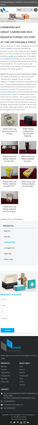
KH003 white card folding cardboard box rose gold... (28, 184)
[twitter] (14, 422)
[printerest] (18, 422)
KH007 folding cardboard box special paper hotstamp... (28, 132)
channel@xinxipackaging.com (13, 404)
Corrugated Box (9, 248)
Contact (21, 382)
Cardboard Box (9, 242)
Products (22, 372)
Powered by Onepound (19, 419)
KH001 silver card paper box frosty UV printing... (9, 131)
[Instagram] (24, 422)
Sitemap (21, 385)
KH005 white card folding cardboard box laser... (27, 158)
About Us (22, 369)
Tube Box (7, 237)
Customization (23, 376)
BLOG (21, 379)
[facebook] (11, 422)
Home (21, 366)
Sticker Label (8, 259)
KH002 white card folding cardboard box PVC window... (9, 209)
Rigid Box (7, 231)
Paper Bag (7, 253)
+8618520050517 (9, 401)
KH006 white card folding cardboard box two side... (9, 158)
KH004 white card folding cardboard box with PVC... (9, 184)
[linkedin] (28, 422)
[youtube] (21, 422)
